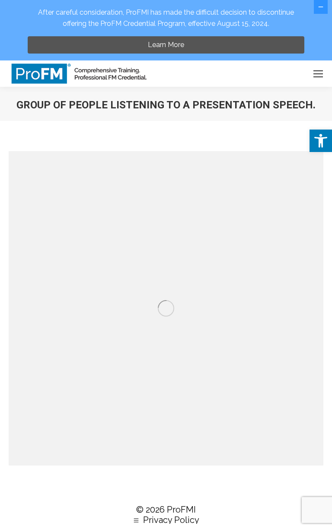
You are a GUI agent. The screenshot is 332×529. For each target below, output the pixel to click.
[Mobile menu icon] (318, 74)
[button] (321, 141)
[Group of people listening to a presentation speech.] (166, 308)
